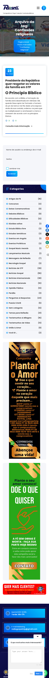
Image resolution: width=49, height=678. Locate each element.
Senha (9, 159)
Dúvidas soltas (15, 223)
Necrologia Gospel (17, 263)
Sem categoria (15, 308)
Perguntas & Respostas (19, 298)
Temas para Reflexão (18, 313)
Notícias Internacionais (19, 278)
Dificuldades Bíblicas (18, 218)
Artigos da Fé (15, 199)
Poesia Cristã (15, 303)
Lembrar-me (14, 168)
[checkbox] (6, 672)
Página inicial (23, 42)
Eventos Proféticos (17, 243)
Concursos (14, 204)
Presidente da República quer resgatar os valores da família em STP (22, 84)
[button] (47, 226)
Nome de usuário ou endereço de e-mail (23, 150)
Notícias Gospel (16, 273)
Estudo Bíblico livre (17, 228)
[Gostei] (6, 120)
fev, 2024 (9, 72)
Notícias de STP (16, 268)
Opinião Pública (16, 288)
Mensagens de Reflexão (20, 258)
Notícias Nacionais (17, 283)
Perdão (12, 293)
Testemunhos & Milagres (20, 318)
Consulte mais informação (17, 126)
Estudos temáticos (17, 233)
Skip (31, 673)
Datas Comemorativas (19, 209)
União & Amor (15, 328)
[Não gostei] (13, 120)
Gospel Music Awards (18, 248)
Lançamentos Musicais (19, 253)
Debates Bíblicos (16, 214)
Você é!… (13, 333)
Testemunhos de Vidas (19, 323)
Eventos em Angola (17, 238)
